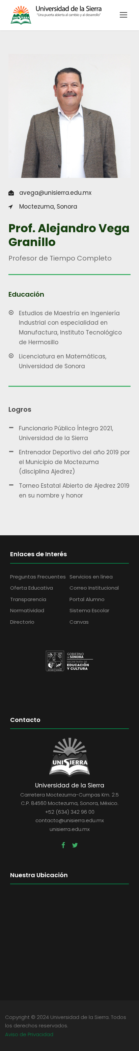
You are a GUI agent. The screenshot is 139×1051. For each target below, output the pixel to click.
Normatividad (27, 610)
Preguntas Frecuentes (38, 576)
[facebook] (63, 845)
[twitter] (75, 845)
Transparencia (28, 599)
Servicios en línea (91, 576)
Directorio (22, 621)
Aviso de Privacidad (29, 1034)
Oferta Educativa (31, 587)
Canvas (79, 621)
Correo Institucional (94, 587)
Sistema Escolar (89, 610)
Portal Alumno (87, 599)
